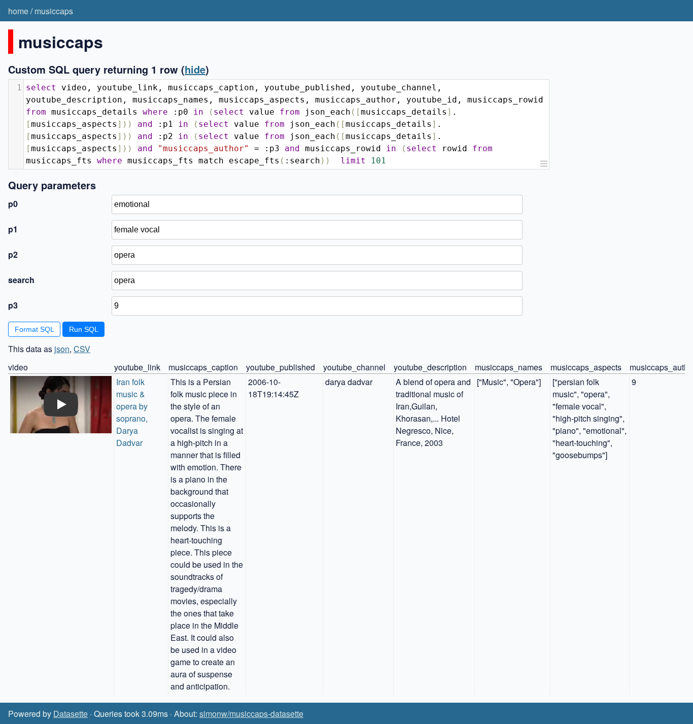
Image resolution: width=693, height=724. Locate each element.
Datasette (70, 713)
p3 (13, 305)
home (18, 11)
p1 (13, 229)
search (21, 280)
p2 (13, 254)
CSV (82, 349)
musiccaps (53, 11)
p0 (13, 204)
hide (195, 69)
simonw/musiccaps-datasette (251, 713)
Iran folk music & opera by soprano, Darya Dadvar (133, 412)
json (62, 349)
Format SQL (34, 329)
